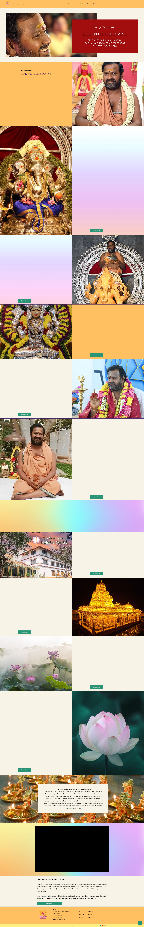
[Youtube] (103, 926)
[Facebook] (100, 926)
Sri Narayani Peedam (18, 4)
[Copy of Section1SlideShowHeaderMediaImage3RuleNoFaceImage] (74, 818)
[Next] (138, 798)
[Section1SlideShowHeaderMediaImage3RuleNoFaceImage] (72, 818)
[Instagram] (105, 926)
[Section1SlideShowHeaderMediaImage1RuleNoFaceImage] (69, 818)
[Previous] (6, 798)
